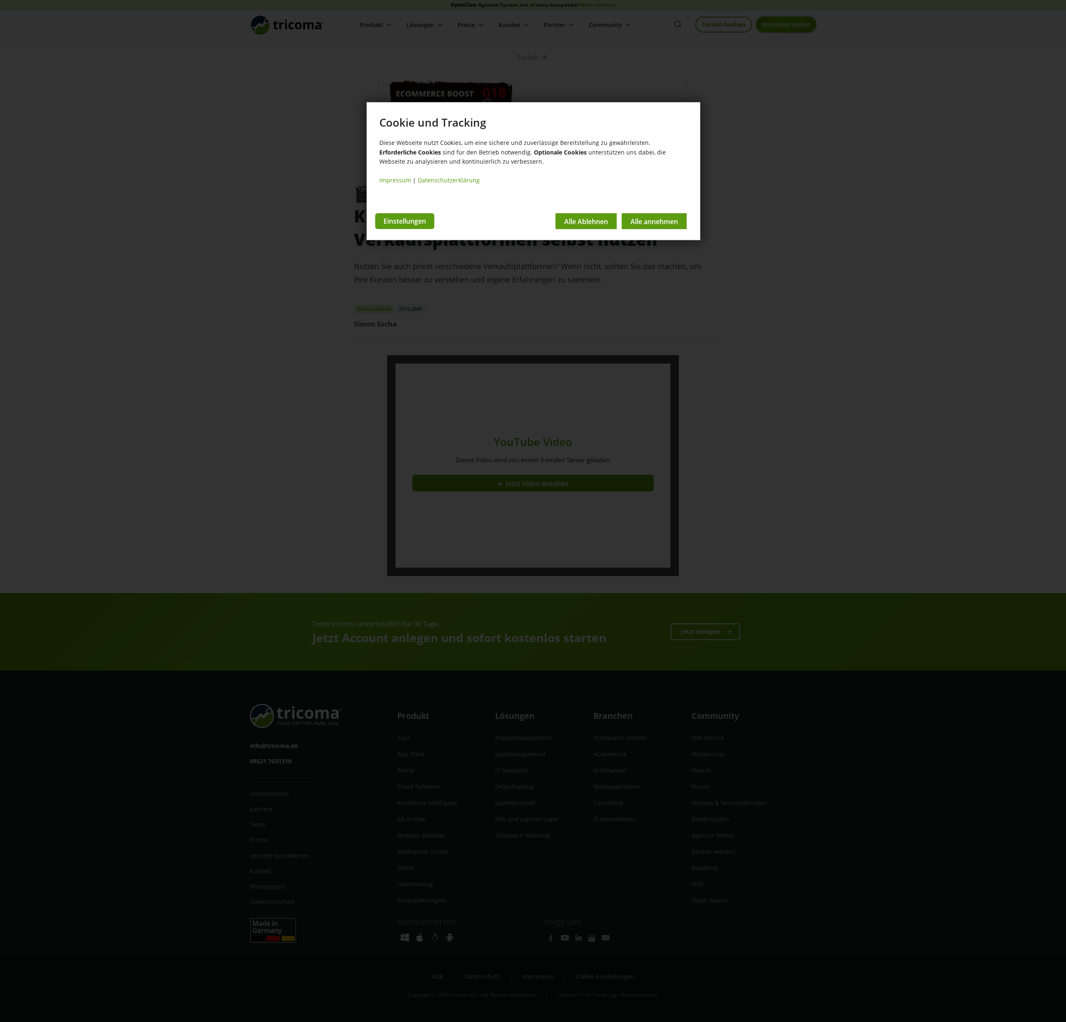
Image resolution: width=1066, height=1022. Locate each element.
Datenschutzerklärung (449, 180)
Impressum (395, 180)
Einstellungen (405, 221)
